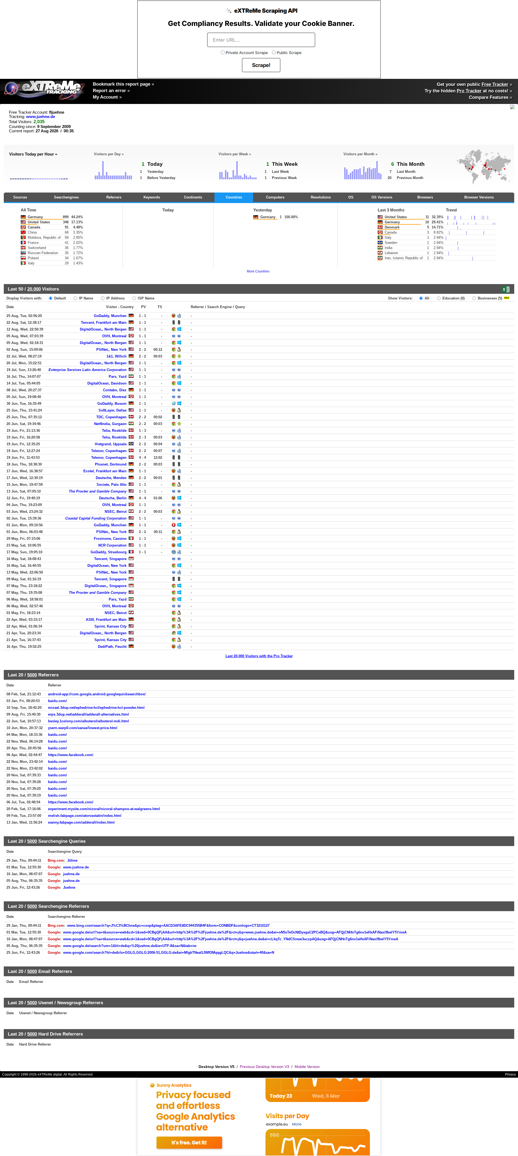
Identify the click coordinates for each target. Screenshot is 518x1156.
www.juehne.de (40, 116)
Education (453, 298)
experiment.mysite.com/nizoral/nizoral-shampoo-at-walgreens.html (104, 809)
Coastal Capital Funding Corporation (96, 518)
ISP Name (145, 298)
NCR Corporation (112, 545)
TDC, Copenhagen (111, 417)
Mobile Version (307, 1066)
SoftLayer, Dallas (112, 410)
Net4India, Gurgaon (110, 424)
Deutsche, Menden (111, 478)
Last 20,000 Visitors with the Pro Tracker (259, 656)
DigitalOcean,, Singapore (106, 586)
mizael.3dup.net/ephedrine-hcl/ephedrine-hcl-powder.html (96, 708)
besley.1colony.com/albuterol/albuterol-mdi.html (88, 721)
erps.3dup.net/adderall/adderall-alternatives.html (88, 714)
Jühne (72, 860)
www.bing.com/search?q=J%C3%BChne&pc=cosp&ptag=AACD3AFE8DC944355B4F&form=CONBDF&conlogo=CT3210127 (168, 926)
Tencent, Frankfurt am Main (104, 323)
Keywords (152, 197)
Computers (275, 197)
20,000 (34, 289)
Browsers (425, 197)
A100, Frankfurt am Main (106, 620)
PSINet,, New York (111, 350)
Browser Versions (479, 197)
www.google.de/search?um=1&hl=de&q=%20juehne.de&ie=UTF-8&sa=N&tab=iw (129, 946)
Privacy (510, 1074)
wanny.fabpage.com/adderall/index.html (81, 822)
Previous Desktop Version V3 (264, 1066)
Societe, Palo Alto (112, 485)
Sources (20, 197)
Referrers (113, 197)
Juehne (69, 887)
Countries (234, 197)
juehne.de (71, 874)
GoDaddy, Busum (112, 404)
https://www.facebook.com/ (70, 755)
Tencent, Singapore (110, 559)
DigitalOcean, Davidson (107, 383)
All (426, 298)
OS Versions (382, 197)
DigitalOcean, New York (107, 566)
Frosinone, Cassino (110, 539)
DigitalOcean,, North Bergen (103, 329)
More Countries (258, 271)
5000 (32, 675)
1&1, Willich (117, 356)
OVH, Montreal (114, 336)
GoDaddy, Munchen (110, 316)
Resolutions (321, 197)
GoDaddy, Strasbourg (109, 552)
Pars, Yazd (118, 377)
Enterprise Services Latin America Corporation (88, 370)
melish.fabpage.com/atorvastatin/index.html (84, 816)
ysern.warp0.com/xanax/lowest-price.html (82, 728)
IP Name (85, 298)
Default (59, 298)
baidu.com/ (57, 701)
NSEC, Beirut (116, 512)
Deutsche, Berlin (113, 498)
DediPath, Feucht (112, 647)
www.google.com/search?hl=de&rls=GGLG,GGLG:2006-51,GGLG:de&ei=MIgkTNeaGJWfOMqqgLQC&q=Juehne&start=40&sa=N (168, 953)
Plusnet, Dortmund (111, 464)
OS (350, 197)
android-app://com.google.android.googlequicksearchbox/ (97, 694)
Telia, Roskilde (114, 431)
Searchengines (66, 197)
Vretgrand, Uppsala (111, 444)
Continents (193, 197)
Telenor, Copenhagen (109, 451)
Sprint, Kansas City (110, 626)
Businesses (489, 298)
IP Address (115, 298)
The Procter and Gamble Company (98, 491)
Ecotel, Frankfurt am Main (105, 471)
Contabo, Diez (115, 390)
